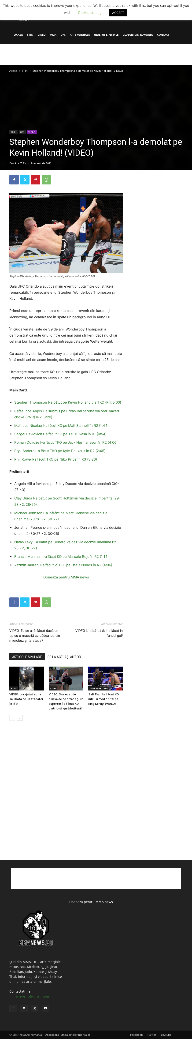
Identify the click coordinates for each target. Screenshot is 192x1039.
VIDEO (42, 34)
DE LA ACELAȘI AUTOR (64, 657)
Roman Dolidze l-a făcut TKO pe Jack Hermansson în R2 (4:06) (66, 442)
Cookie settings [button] (90, 12)
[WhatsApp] (46, 179)
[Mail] (24, 1008)
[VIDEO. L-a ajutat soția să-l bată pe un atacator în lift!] (26, 678)
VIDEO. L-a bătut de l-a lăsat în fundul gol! (99, 633)
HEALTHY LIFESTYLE (106, 34)
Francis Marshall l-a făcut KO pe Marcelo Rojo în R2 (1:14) (62, 556)
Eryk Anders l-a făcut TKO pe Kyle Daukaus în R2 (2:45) (59, 451)
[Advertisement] (96, 54)
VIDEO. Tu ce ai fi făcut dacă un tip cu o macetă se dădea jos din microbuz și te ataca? (34, 636)
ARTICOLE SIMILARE (27, 657)
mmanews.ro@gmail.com (29, 996)
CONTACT (163, 34)
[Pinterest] (35, 179)
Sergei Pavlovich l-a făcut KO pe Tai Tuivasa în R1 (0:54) (60, 434)
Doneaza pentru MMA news (66, 577)
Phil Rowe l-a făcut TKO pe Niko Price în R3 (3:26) (56, 459)
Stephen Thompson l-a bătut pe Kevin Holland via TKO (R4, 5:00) (68, 402)
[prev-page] (12, 718)
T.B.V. (23, 163)
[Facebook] (14, 179)
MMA (53, 34)
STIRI (30, 34)
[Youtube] (45, 1008)
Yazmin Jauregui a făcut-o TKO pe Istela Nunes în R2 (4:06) (63, 565)
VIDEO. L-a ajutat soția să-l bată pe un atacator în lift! (26, 699)
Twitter (151, 1035)
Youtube (166, 1035)
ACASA (18, 34)
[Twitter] (25, 179)
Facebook (136, 1035)
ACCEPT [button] (118, 13)
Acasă (13, 71)
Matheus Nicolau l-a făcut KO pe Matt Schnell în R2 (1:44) (61, 425)
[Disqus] (66, 795)
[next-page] (20, 718)
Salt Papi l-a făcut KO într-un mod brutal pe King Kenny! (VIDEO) (103, 699)
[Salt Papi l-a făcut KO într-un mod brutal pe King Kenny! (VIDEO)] (105, 678)
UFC (63, 34)
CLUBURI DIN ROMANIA (138, 34)
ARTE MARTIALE (80, 34)
